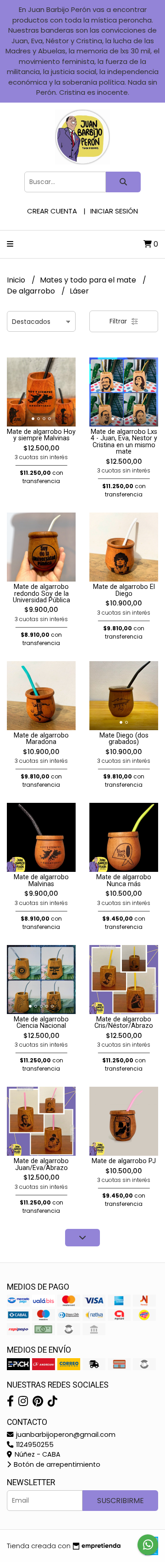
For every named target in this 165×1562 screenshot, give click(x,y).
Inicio (17, 280)
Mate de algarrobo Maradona (41, 739)
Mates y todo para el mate (89, 280)
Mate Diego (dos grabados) (123, 739)
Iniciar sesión (114, 211)
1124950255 (34, 1444)
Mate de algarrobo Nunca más (123, 880)
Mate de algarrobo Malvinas (41, 880)
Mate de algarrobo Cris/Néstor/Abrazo (123, 1022)
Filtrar (119, 321)
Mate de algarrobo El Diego (124, 590)
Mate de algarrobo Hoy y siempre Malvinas (41, 435)
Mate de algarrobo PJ (124, 1161)
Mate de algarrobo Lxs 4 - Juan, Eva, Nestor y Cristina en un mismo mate (124, 441)
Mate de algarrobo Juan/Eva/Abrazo (41, 1164)
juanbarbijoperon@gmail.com (65, 1434)
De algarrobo (32, 291)
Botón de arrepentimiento (56, 1464)
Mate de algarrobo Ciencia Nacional (41, 1022)
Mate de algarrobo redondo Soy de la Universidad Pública (41, 593)
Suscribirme (120, 1500)
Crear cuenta (52, 211)
